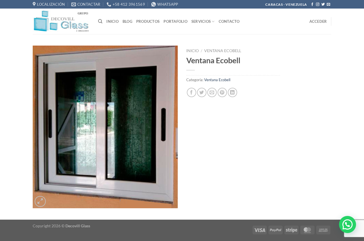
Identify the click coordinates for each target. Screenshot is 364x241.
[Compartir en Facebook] (191, 92)
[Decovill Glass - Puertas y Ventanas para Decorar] (61, 21)
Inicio (112, 21)
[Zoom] (40, 201)
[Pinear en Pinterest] (222, 92)
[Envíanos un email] (328, 5)
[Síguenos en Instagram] (317, 5)
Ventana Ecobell (222, 50)
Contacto (229, 21)
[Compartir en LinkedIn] (232, 92)
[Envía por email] (212, 92)
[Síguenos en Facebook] (312, 5)
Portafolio (175, 21)
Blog (127, 21)
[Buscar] (100, 21)
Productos (148, 21)
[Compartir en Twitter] (201, 92)
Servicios (201, 21)
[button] (347, 224)
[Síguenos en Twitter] (323, 5)
